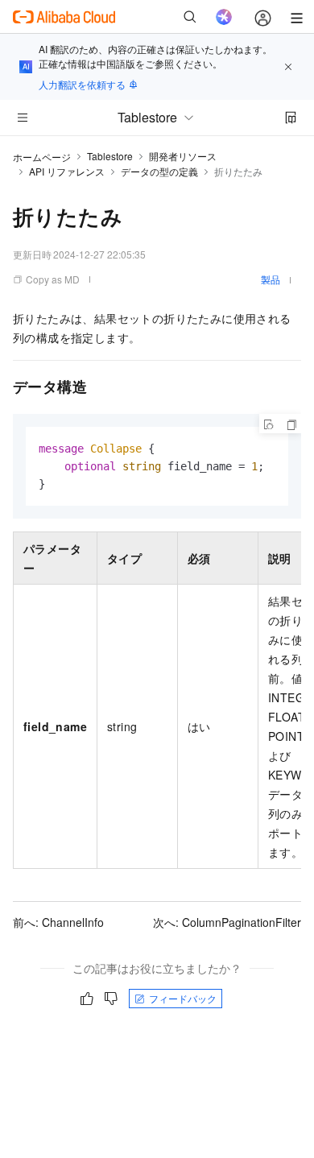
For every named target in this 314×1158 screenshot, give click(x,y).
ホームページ (42, 156)
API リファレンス (67, 171)
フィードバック (183, 998)
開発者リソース (183, 156)
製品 (270, 279)
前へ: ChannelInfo (58, 922)
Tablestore (110, 156)
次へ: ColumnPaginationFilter (227, 922)
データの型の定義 (159, 171)
